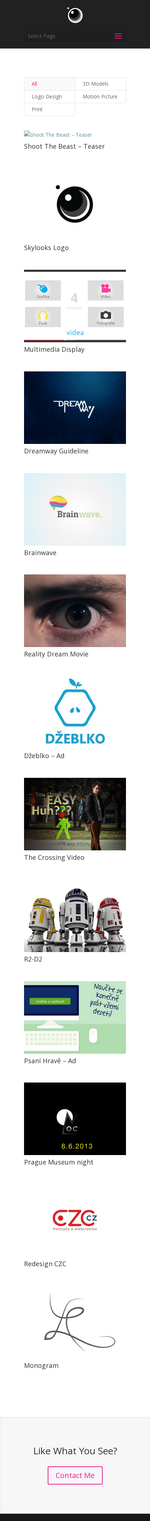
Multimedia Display (54, 349)
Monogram (41, 1365)
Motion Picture (100, 96)
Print (37, 109)
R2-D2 (33, 959)
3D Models (95, 83)
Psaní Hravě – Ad (50, 1060)
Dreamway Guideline (56, 450)
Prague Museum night (59, 1162)
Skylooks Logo (46, 247)
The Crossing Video (54, 857)
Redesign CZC (45, 1263)
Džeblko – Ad (44, 755)
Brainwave (40, 552)
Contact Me (75, 1475)
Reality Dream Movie (56, 654)
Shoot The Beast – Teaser (64, 146)
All (34, 83)
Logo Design (47, 96)
